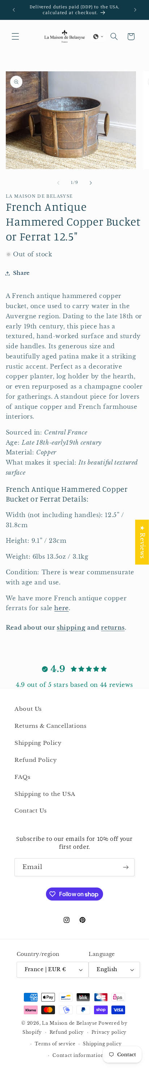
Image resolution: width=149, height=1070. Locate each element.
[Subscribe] (126, 867)
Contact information (78, 1055)
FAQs (22, 777)
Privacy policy (109, 1032)
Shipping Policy (37, 743)
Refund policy (67, 1032)
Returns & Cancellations (50, 726)
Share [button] (21, 273)
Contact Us (30, 810)
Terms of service (55, 1043)
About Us (28, 709)
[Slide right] (91, 183)
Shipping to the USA (45, 794)
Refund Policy (35, 760)
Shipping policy (102, 1043)
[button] (15, 36)
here (61, 608)
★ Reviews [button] (142, 542)
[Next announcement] (135, 10)
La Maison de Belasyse (69, 1023)
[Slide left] (58, 183)
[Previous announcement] (14, 10)
